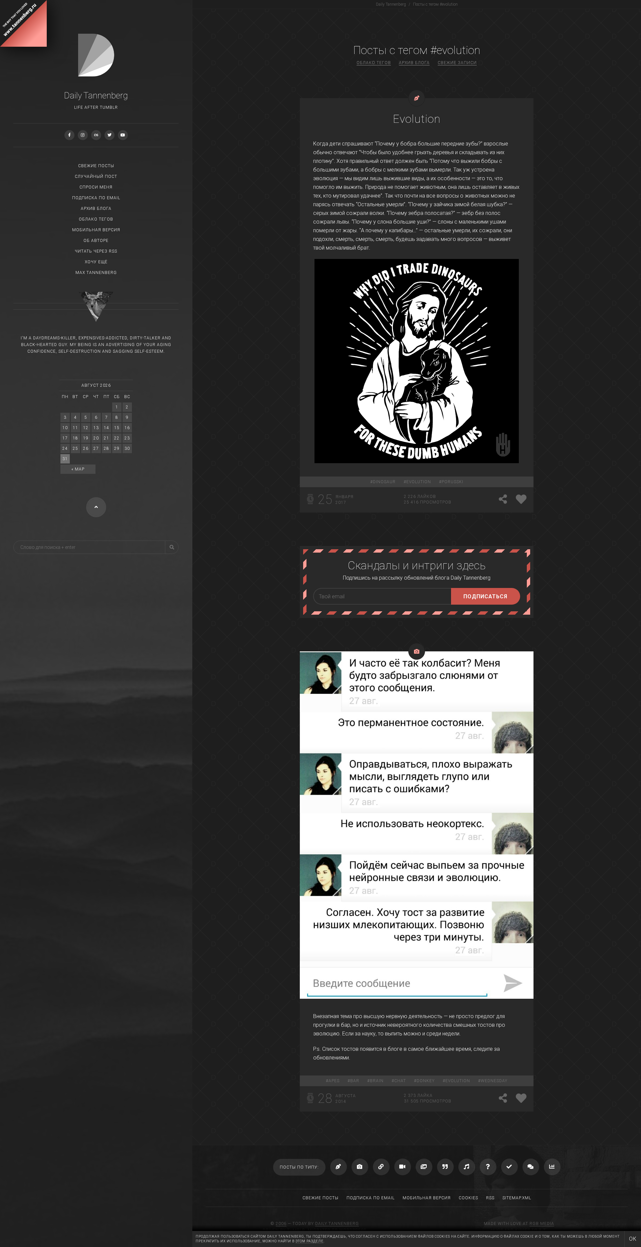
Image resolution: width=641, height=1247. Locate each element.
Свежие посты (96, 166)
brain (377, 1080)
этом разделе (309, 1241)
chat (400, 1080)
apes (334, 1080)
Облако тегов (96, 219)
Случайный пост (96, 176)
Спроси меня (96, 187)
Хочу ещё (96, 262)
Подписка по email (96, 198)
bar (354, 1080)
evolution (418, 482)
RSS (490, 1198)
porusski (452, 482)
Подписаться (485, 596)
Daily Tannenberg (337, 1223)
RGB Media (541, 1223)
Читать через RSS (96, 251)
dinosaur (384, 482)
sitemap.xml (516, 1198)
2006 (281, 1223)
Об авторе (96, 240)
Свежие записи (457, 62)
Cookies (468, 1198)
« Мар (77, 469)
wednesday (494, 1080)
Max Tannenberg (96, 272)
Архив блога (96, 208)
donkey (426, 1080)
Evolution (417, 118)
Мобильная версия (96, 230)
